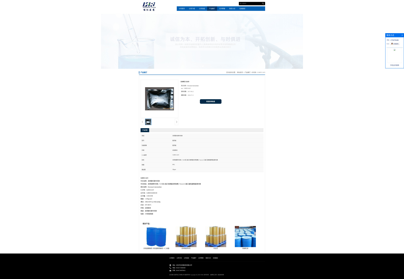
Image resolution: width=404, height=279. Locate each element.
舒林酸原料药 (186, 248)
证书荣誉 (222, 8)
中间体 (254, 72)
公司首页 (182, 8)
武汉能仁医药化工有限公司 (177, 275)
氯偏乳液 (245, 248)
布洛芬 (215, 248)
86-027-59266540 (180, 268)
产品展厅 (212, 8)
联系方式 (232, 8)
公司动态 (202, 8)
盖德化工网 (213, 275)
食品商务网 (221, 275)
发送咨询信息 (210, 101)
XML (202, 275)
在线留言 (242, 8)
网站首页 (240, 72)
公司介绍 (192, 8)
